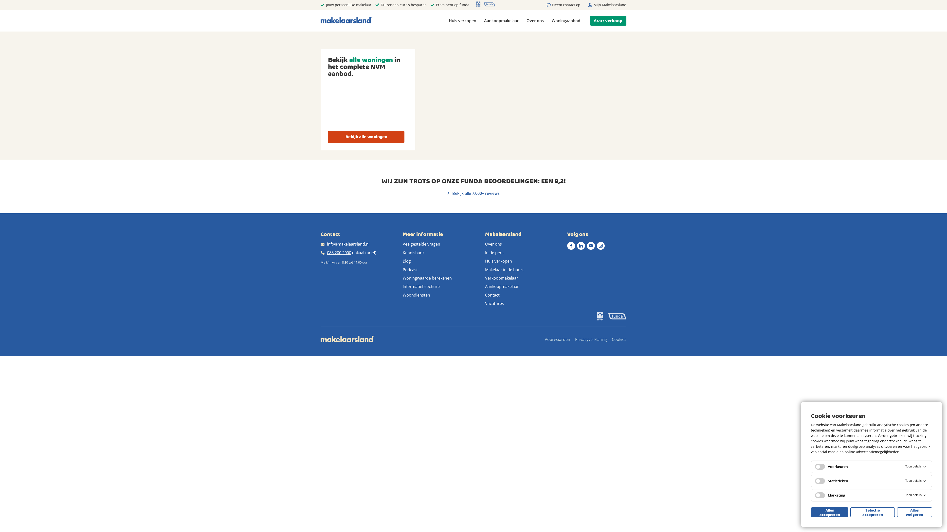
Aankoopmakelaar (501, 20)
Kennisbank (413, 252)
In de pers (494, 252)
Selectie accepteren (872, 512)
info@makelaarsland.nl (348, 244)
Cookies (619, 339)
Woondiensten (416, 295)
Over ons (535, 20)
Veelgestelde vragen (421, 244)
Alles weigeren (914, 512)
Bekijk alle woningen (366, 136)
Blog (407, 261)
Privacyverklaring (591, 339)
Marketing (836, 495)
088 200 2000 (339, 252)
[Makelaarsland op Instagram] (601, 246)
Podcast (410, 269)
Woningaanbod (566, 20)
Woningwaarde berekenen (427, 278)
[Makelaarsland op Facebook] (571, 246)
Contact (492, 295)
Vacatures (494, 303)
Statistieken (838, 481)
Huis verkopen (462, 20)
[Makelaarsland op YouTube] (591, 246)
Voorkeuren (838, 466)
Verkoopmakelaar (501, 278)
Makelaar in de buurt (504, 269)
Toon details (913, 466)
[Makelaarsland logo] (346, 20)
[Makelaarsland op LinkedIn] (581, 246)
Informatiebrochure (421, 286)
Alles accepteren (830, 512)
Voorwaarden (557, 339)
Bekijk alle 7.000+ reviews (475, 193)
